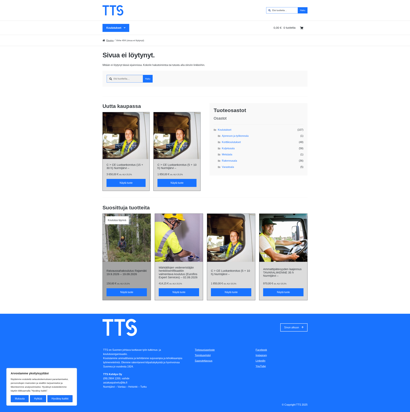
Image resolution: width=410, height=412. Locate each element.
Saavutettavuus (203, 360)
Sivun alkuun (291, 327)
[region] (41, 387)
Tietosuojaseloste (205, 350)
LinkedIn (260, 360)
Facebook (261, 350)
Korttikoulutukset (231, 142)
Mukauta (20, 398)
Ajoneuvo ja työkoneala (235, 136)
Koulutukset (113, 27)
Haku (302, 10)
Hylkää (38, 398)
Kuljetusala (228, 148)
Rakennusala (229, 160)
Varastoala (228, 167)
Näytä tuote (126, 182)
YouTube (261, 366)
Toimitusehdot (203, 355)
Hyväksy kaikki (60, 398)
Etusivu (110, 40)
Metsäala (227, 154)
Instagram (261, 355)
